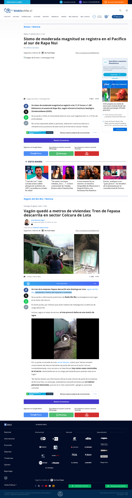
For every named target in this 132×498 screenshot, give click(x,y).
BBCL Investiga (73, 17)
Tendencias (55, 17)
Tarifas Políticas (9, 485)
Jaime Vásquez (63, 362)
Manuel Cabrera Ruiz (40, 228)
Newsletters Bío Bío (70, 2)
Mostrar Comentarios (61, 140)
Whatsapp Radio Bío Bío (118, 486)
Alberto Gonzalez (33, 48)
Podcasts (7, 17)
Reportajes (8, 471)
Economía (37, 17)
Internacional (26, 17)
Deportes (46, 17)
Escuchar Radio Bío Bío (115, 2)
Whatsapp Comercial (81, 486)
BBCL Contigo (85, 17)
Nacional (16, 17)
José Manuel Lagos (38, 220)
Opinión (63, 17)
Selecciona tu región (14, 2)
